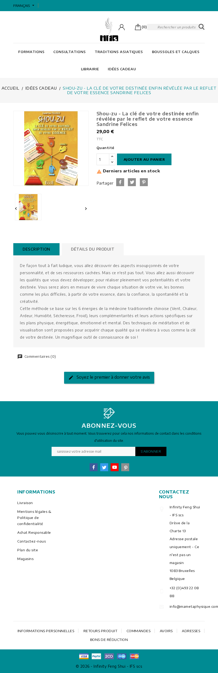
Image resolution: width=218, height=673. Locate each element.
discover (96, 656)
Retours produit (100, 631)
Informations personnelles (46, 631)
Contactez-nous (31, 541)
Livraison (25, 503)
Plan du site (27, 550)
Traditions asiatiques (119, 52)
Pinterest (144, 182)
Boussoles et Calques (176, 52)
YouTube (115, 467)
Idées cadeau (122, 69)
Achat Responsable (34, 532)
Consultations (69, 52)
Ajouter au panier (144, 159)
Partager (120, 182)
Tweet (132, 182)
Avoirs (166, 631)
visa (84, 656)
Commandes (139, 631)
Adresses (191, 631)
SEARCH (201, 27)
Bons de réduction (109, 639)
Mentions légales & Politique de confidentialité (34, 517)
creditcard (134, 656)
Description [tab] (36, 249)
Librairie (90, 69)
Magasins (25, 559)
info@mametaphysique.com (185, 606)
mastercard (122, 656)
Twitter (104, 467)
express (109, 656)
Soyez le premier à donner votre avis (113, 377)
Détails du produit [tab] (92, 249)
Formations (31, 52)
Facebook (94, 467)
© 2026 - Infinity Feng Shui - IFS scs (109, 666)
